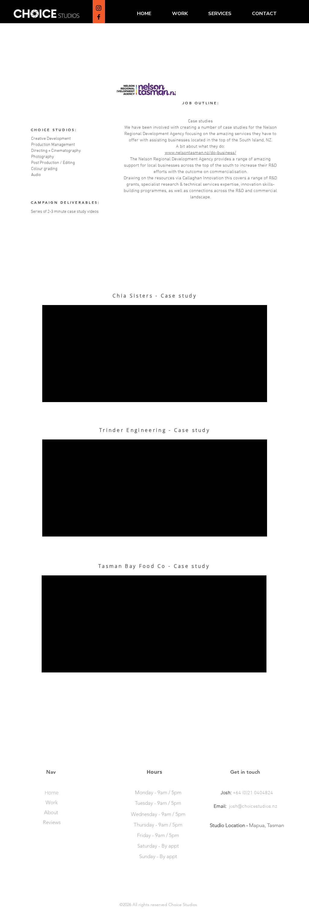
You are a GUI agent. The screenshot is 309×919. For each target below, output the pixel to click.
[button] (220, 13)
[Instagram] (98, 7)
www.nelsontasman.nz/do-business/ (200, 153)
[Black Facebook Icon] (98, 16)
